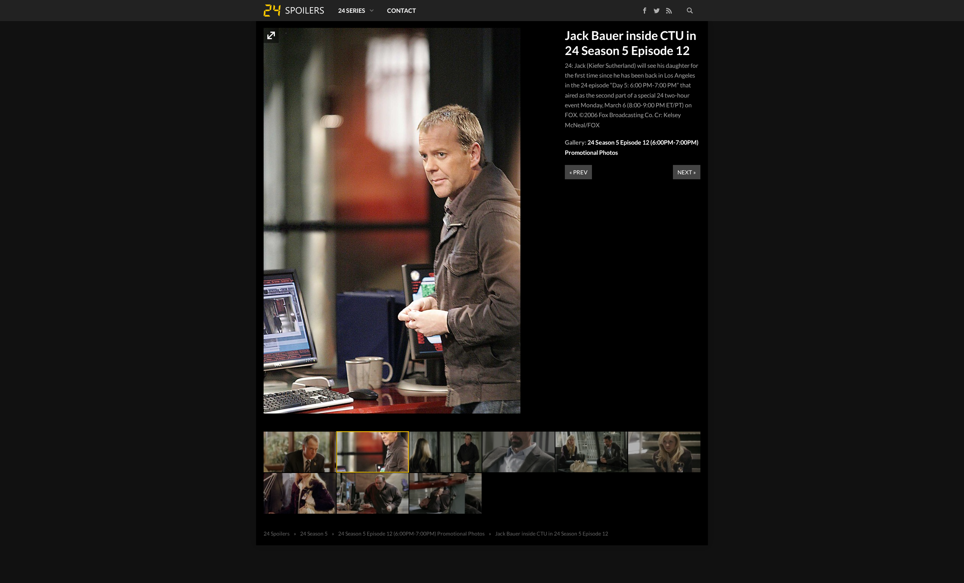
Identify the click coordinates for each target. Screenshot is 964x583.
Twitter (657, 11)
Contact (401, 10)
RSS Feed (669, 11)
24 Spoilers (294, 10)
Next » (686, 172)
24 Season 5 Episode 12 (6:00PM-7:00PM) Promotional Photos (411, 533)
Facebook (639, 9)
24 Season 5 (314, 533)
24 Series (351, 10)
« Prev (578, 172)
